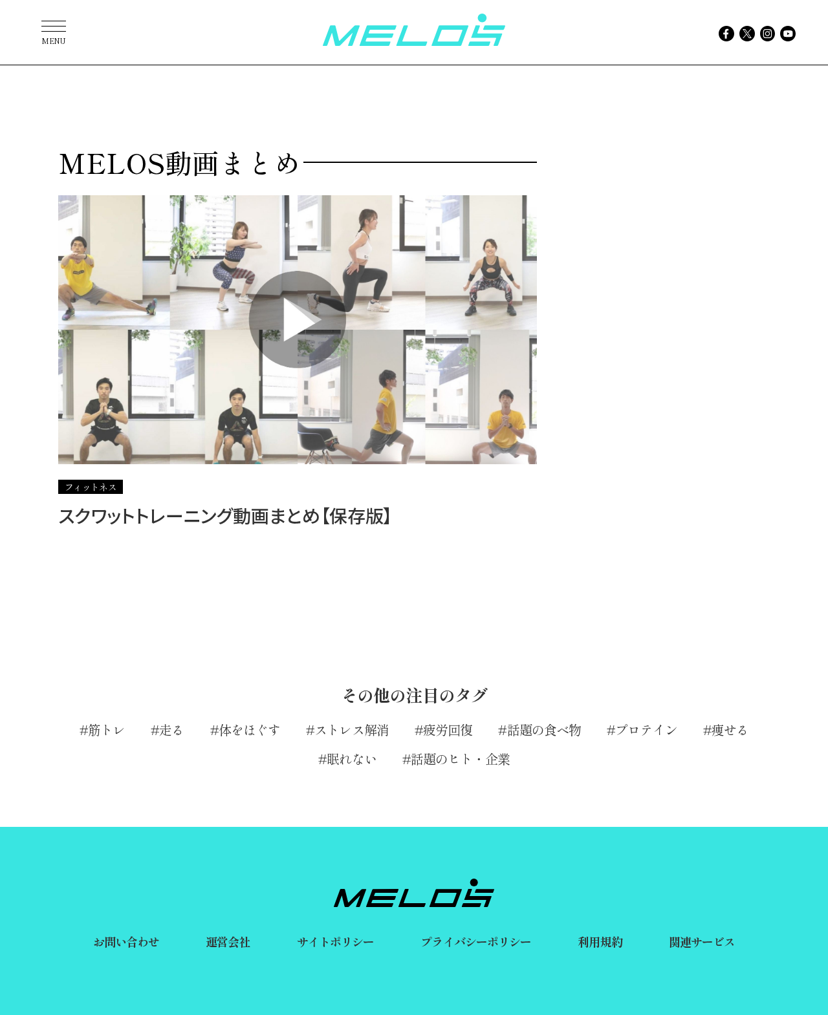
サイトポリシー (336, 941)
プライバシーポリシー (475, 941)
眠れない (351, 758)
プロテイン (646, 729)
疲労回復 (447, 729)
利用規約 (600, 941)
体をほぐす (250, 729)
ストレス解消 (351, 729)
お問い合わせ (126, 941)
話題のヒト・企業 (460, 758)
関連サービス (702, 941)
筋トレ (106, 729)
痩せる (730, 729)
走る (171, 729)
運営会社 (228, 941)
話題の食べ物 (544, 729)
